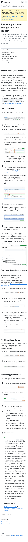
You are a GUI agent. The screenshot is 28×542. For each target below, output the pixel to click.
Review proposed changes (18, 6)
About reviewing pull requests (13, 70)
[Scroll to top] (25, 539)
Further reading (7, 503)
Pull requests (6, 5)
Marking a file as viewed (10, 340)
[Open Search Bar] (22, 2)
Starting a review (8, 108)
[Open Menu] (26, 2)
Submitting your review (10, 375)
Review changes (7, 6)
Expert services (12, 537)
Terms (17, 535)
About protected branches (10, 506)
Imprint (12, 535)
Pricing (6, 537)
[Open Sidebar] (2, 6)
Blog (18, 537)
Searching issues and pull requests (14, 103)
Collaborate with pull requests (17, 5)
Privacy (21, 535)
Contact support (6, 523)
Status (2, 537)
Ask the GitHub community (8, 521)
